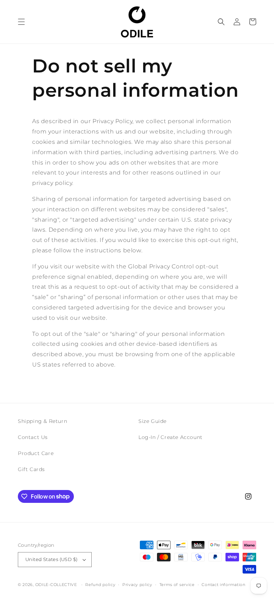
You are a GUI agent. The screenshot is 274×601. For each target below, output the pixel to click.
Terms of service (177, 584)
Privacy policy (137, 584)
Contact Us (33, 437)
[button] (21, 22)
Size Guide (152, 421)
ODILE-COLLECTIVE (56, 584)
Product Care (36, 453)
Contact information (223, 584)
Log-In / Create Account (170, 437)
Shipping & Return (42, 421)
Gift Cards (31, 469)
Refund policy (100, 584)
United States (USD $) (51, 559)
